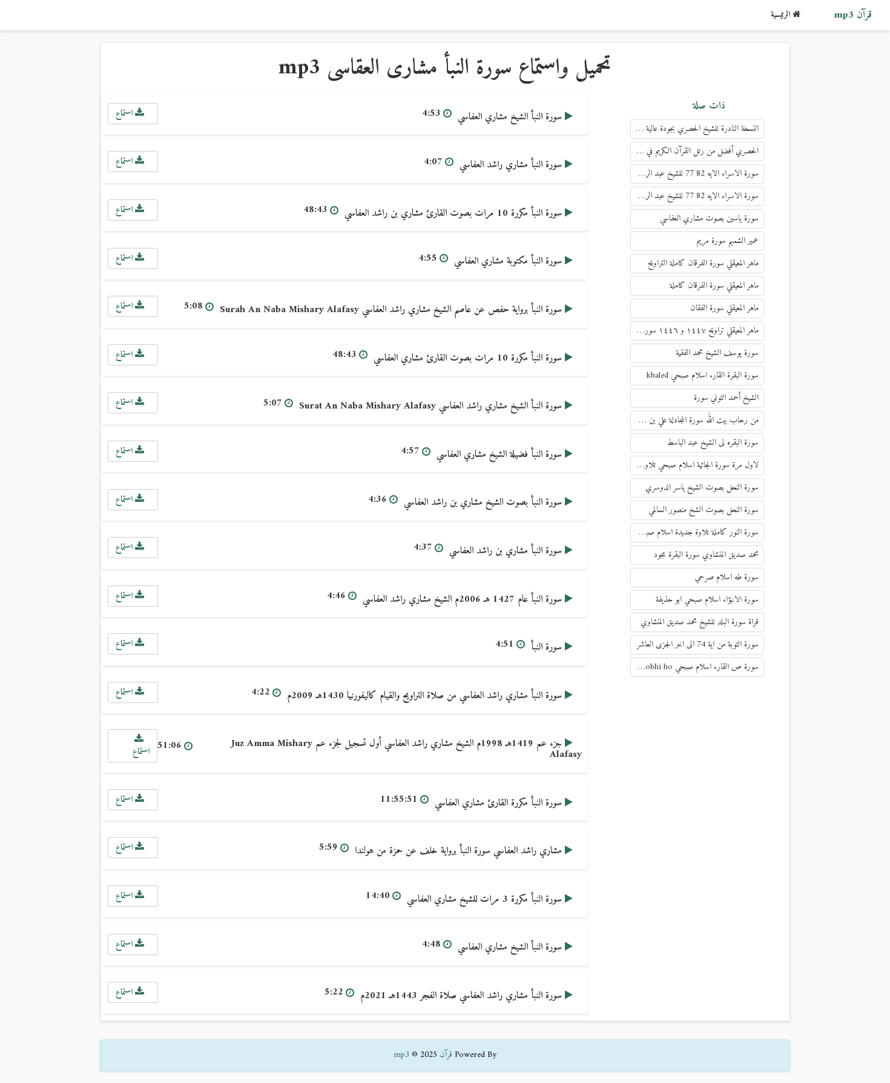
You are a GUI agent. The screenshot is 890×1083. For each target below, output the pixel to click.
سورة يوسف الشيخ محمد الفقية (717, 353)
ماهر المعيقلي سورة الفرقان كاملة (714, 285)
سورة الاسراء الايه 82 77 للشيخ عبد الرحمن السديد (694, 196)
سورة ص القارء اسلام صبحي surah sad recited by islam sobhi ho (694, 667)
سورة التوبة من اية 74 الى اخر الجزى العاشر (698, 644)
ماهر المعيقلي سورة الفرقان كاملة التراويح (703, 263)
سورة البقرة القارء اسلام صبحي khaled (703, 375)
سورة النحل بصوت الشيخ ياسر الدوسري (702, 487)
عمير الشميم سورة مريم (727, 240)
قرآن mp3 (853, 15)
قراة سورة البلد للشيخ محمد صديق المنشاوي (700, 622)
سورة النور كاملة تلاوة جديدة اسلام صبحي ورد (694, 532)
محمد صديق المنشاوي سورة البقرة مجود (706, 554)
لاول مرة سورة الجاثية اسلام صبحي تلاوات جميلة (694, 465)
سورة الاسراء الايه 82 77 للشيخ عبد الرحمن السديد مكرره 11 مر (694, 173)
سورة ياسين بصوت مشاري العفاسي (709, 218)
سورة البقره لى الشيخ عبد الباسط (713, 442)
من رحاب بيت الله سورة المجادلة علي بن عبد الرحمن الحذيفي (694, 420)
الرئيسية (782, 14)
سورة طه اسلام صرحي (727, 577)
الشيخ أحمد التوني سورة (726, 397)
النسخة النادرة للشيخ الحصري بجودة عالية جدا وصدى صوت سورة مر (694, 128)
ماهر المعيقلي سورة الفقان (724, 308)
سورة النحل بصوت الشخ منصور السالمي (703, 510)
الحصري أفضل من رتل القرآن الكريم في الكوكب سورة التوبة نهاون (694, 151)
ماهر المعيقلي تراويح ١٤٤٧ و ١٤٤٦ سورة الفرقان (694, 330)
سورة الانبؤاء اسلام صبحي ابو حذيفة (707, 599)
